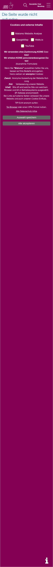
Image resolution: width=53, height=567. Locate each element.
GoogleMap (22, 40)
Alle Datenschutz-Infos (26, 111)
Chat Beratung (41, 5)
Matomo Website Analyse (28, 34)
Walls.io (39, 40)
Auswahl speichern (26, 117)
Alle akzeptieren (26, 123)
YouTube (29, 46)
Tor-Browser (11, 107)
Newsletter (32, 4)
